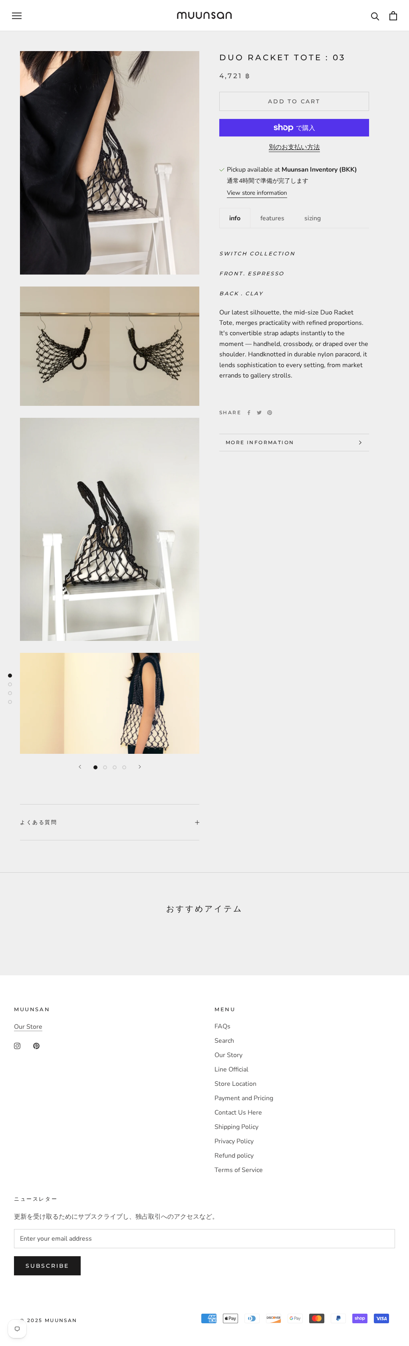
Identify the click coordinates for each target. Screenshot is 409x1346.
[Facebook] (248, 412)
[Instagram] (17, 1045)
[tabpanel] (294, 314)
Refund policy (234, 1155)
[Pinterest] (269, 412)
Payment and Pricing (243, 1098)
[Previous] (80, 767)
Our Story (228, 1055)
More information (260, 442)
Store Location (235, 1083)
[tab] (234, 218)
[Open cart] (393, 15)
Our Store (28, 1026)
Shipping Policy (236, 1127)
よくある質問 (39, 822)
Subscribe (47, 1265)
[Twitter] (259, 412)
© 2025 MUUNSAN (48, 1320)
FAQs (222, 1026)
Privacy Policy (234, 1141)
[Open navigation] (17, 15)
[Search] (375, 16)
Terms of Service (238, 1170)
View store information (257, 193)
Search (224, 1040)
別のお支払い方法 (294, 147)
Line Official (231, 1069)
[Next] (140, 767)
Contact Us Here (238, 1112)
